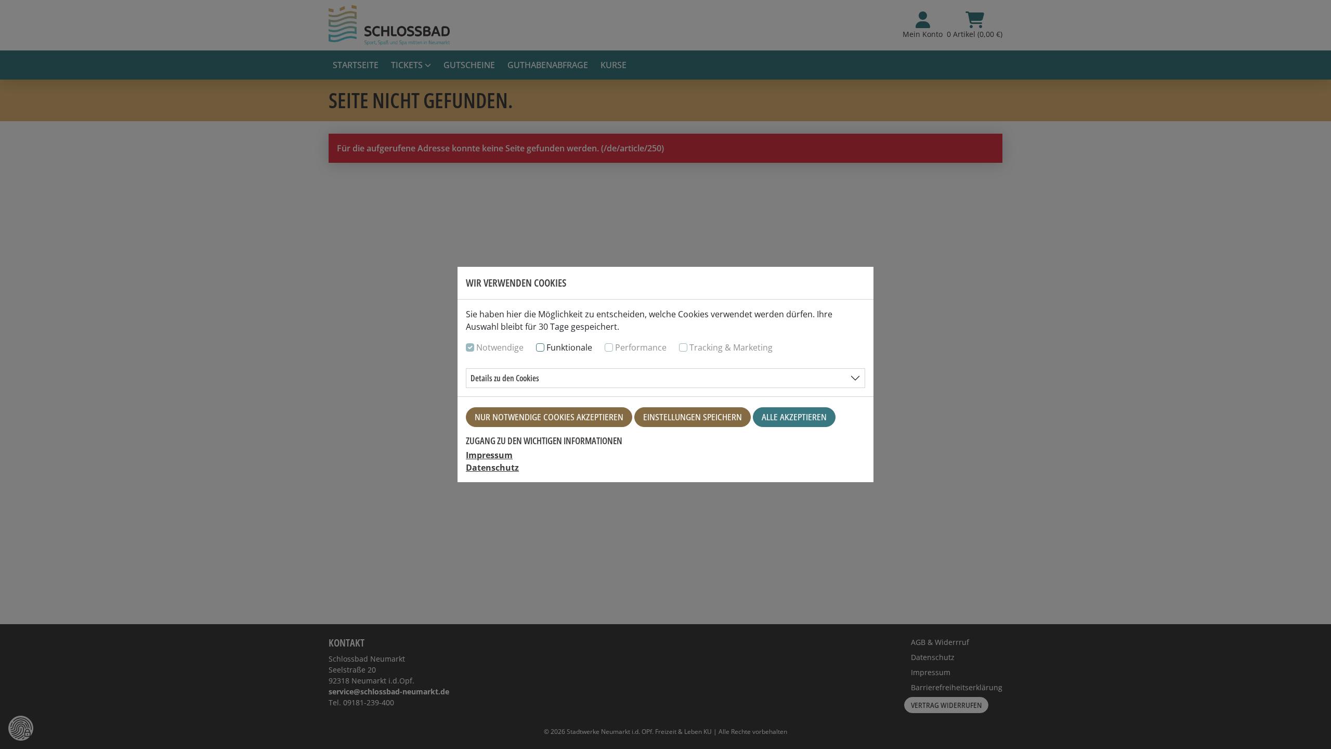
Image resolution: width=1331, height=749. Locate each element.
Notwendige (500, 347)
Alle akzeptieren (794, 417)
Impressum (489, 455)
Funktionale (569, 347)
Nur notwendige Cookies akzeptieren (549, 417)
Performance (641, 347)
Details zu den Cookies (505, 378)
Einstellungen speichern (692, 417)
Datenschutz (492, 467)
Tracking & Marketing (731, 347)
